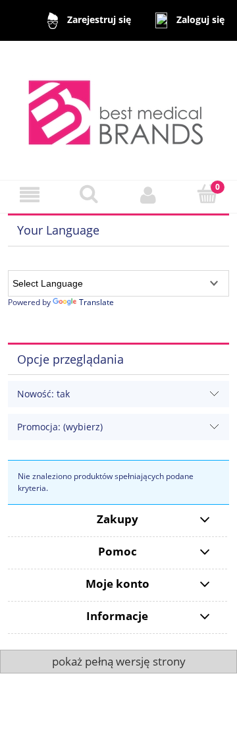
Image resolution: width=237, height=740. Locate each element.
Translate (96, 302)
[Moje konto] (148, 195)
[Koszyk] (207, 194)
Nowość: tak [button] (43, 393)
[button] (29, 195)
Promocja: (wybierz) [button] (60, 426)
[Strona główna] (119, 110)
